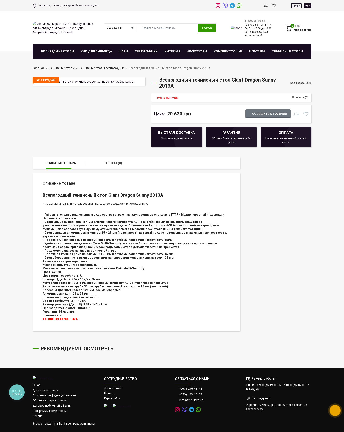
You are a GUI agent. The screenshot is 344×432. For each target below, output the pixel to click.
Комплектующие (228, 51)
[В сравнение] (296, 113)
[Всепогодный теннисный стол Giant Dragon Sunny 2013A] (89, 81)
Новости (110, 393)
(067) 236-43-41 (190, 388)
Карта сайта (112, 398)
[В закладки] (305, 113)
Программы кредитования (50, 411)
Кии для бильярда (96, 51)
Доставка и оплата (46, 390)
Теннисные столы (287, 51)
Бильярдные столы (57, 51)
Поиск (207, 27)
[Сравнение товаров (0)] (265, 5)
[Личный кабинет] (258, 5)
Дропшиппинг (113, 388)
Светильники (146, 51)
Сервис (37, 416)
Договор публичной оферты (52, 405)
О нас (36, 385)
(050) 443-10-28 (190, 394)
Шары (123, 51)
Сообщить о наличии (269, 114)
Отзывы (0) (112, 163)
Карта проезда (255, 409)
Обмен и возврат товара (50, 400)
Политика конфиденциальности (54, 395)
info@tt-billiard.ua (255, 20)
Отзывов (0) (299, 97)
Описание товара (60, 163)
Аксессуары (197, 51)
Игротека (257, 51)
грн (295, 5)
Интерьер (172, 51)
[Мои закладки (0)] (274, 5)
